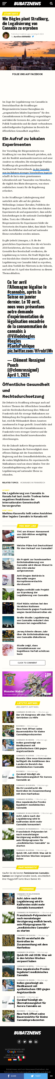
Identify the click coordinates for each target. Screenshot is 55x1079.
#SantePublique (21, 345)
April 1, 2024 (18, 374)
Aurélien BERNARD (22, 36)
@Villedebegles (21, 336)
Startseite (11, 13)
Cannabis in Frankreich (33, 483)
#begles (14, 340)
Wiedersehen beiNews (15, 1050)
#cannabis (16, 291)
